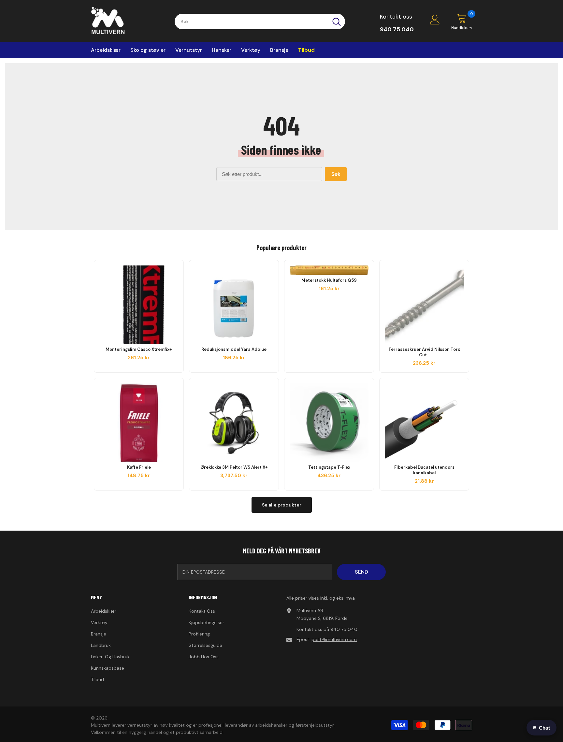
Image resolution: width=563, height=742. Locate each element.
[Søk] (260, 21)
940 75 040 (343, 629)
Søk (335, 174)
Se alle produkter (281, 505)
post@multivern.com (334, 639)
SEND (361, 571)
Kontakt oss (396, 17)
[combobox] (251, 21)
